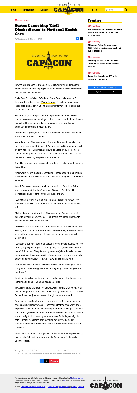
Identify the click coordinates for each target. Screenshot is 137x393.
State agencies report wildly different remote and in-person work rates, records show (105, 32)
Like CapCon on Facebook (105, 87)
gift (64, 380)
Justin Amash (67, 98)
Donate (44, 9)
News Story (23, 20)
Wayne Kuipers (48, 101)
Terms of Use (53, 386)
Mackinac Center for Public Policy (33, 386)
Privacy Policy (64, 386)
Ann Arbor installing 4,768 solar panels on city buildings (102, 77)
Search (125, 9)
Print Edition (28, 9)
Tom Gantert (22, 39)
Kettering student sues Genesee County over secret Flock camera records (103, 63)
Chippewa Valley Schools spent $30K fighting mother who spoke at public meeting (104, 48)
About (13, 9)
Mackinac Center (76, 378)
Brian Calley (31, 98)
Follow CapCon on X (106, 92)
